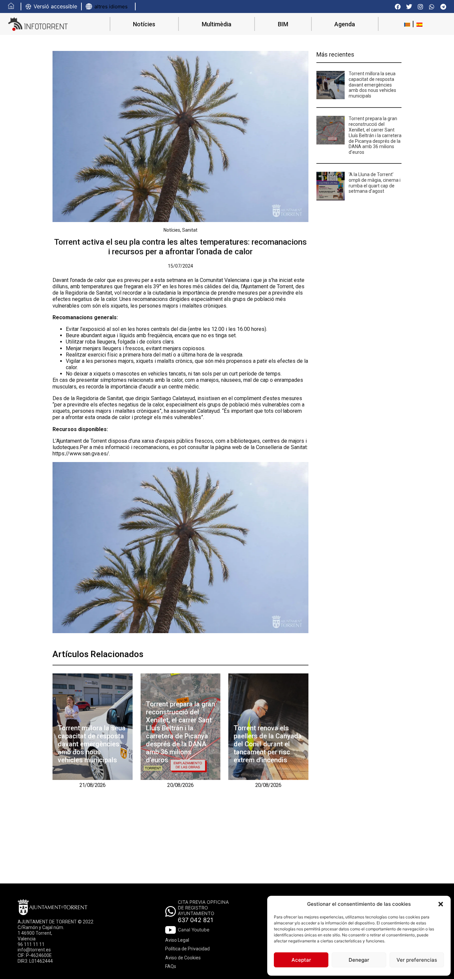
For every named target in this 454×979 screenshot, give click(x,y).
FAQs (170, 966)
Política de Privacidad (187, 948)
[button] (440, 904)
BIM (283, 24)
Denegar (359, 960)
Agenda (344, 24)
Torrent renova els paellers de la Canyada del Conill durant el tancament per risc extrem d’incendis (268, 744)
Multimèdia (216, 24)
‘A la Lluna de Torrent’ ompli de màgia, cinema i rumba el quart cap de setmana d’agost (374, 183)
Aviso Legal (177, 940)
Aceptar (301, 960)
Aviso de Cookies (183, 957)
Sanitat (189, 230)
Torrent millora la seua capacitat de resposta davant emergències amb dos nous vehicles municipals (92, 744)
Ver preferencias (417, 960)
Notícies (144, 24)
